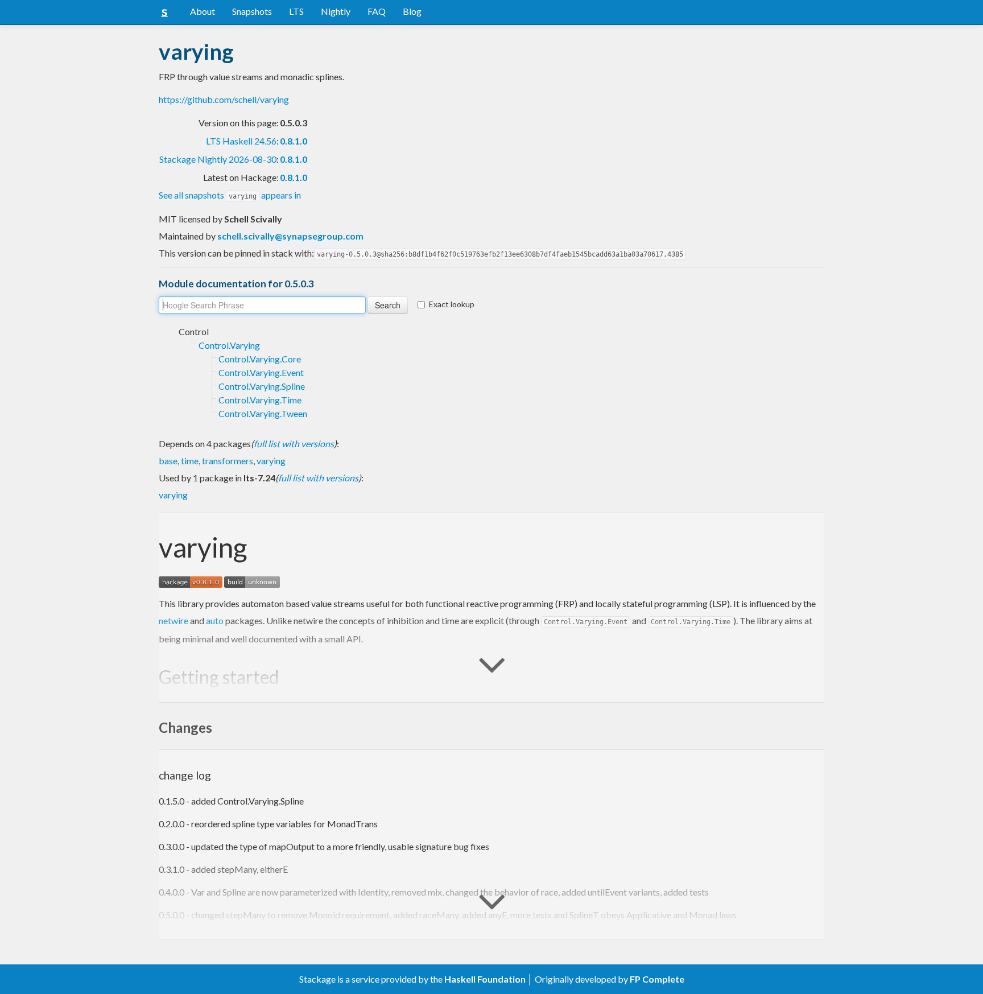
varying (271, 460)
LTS (296, 11)
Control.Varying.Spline (261, 386)
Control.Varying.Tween (262, 413)
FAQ (376, 11)
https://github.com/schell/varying (224, 99)
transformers (227, 460)
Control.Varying (229, 345)
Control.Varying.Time (259, 399)
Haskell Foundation (485, 979)
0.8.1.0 (293, 140)
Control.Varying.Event (261, 372)
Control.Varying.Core (259, 358)
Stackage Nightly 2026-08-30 (217, 159)
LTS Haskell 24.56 (241, 140)
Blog (412, 11)
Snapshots (252, 11)
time (190, 460)
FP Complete (657, 979)
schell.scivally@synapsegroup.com (290, 235)
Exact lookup (451, 304)
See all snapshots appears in (230, 194)
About (202, 11)
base (168, 460)
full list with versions (294, 443)
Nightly (335, 11)
